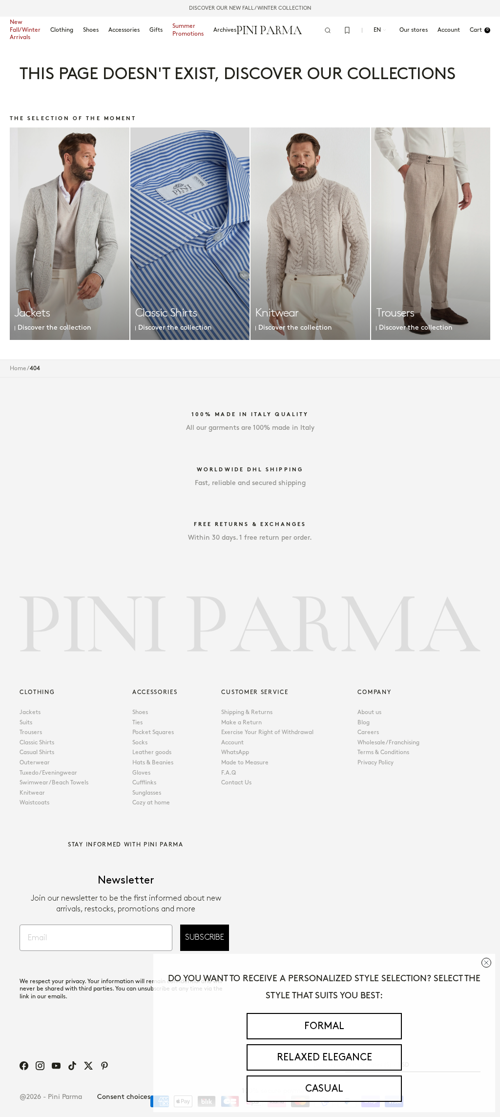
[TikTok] (72, 1065)
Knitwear (32, 793)
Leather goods (151, 752)
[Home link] (269, 30)
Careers (368, 732)
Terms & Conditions (383, 752)
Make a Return (241, 722)
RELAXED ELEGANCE (324, 1057)
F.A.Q (228, 773)
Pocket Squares (153, 732)
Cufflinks (144, 782)
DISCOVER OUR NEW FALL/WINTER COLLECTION (250, 8)
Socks (139, 742)
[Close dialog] (486, 963)
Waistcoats (34, 802)
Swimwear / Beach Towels (54, 782)
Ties (137, 722)
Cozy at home (151, 802)
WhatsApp (235, 752)
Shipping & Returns (246, 712)
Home (18, 368)
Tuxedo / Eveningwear (48, 773)
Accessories (124, 30)
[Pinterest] (104, 1065)
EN (377, 30)
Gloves (141, 773)
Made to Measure (245, 762)
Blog (363, 722)
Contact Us (236, 782)
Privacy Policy (375, 762)
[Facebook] (24, 1065)
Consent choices (123, 1097)
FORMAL (324, 1026)
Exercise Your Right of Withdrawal (267, 732)
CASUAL (324, 1088)
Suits (26, 722)
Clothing (61, 30)
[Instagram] (40, 1065)
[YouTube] (56, 1065)
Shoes (91, 30)
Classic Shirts (37, 742)
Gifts (156, 30)
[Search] (328, 30)
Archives (224, 30)
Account (232, 742)
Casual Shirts (37, 752)
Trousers (31, 732)
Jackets (30, 712)
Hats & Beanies (152, 762)
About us (369, 712)
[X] (88, 1065)
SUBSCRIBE (204, 937)
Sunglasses (146, 793)
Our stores (413, 30)
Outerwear (35, 762)
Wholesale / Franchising (388, 742)
